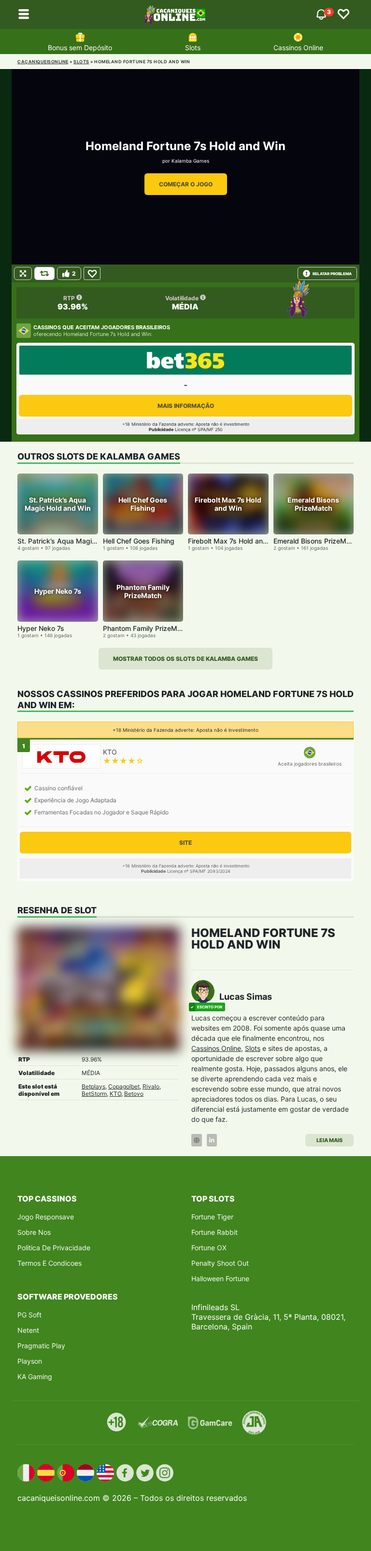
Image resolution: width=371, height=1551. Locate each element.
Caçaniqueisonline (43, 61)
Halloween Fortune (220, 1278)
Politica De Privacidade (53, 1248)
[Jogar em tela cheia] (23, 273)
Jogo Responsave (45, 1217)
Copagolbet (124, 1086)
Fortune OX (209, 1248)
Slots (192, 47)
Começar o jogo (186, 184)
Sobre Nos (34, 1232)
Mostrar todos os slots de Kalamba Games (185, 658)
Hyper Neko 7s (40, 628)
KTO (115, 1093)
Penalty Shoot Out (220, 1263)
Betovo (133, 1093)
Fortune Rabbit (214, 1232)
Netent (28, 1330)
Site (185, 842)
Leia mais (329, 1140)
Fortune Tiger (212, 1217)
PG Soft (29, 1315)
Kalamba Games (190, 161)
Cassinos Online (298, 47)
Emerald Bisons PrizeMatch (316, 541)
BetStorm (94, 1093)
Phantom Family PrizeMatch (147, 628)
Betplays (93, 1086)
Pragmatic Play (41, 1345)
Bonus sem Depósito (80, 47)
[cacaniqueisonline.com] (174, 14)
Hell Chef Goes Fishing (138, 541)
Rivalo (151, 1086)
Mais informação (185, 405)
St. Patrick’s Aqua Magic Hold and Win (78, 541)
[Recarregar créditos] (44, 273)
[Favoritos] (343, 14)
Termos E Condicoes (49, 1263)
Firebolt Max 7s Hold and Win (234, 541)
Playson (29, 1361)
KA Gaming (34, 1376)
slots (81, 61)
